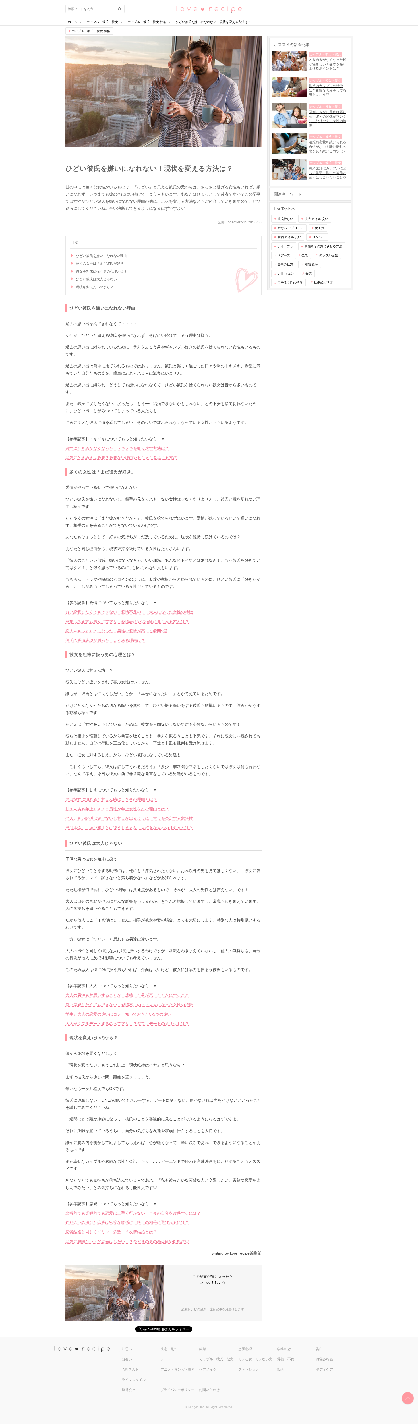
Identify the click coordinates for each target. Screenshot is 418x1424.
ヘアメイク (207, 1369)
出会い (127, 1359)
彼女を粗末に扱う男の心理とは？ (101, 271)
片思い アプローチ (290, 228)
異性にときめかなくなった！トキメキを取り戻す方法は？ (117, 448)
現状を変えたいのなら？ (94, 287)
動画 (280, 1369)
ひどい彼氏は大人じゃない (96, 279)
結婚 (202, 1349)
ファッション (248, 1369)
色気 (304, 255)
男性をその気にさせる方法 (323, 246)
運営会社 (128, 1390)
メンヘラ (319, 237)
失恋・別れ (169, 1349)
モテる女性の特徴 (290, 282)
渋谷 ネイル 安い (316, 219)
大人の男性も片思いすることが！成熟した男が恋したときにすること (127, 995)
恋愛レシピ (209, 9)
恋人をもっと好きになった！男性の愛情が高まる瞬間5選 (116, 631)
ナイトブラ (285, 246)
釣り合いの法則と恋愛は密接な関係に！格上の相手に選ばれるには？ (127, 1222)
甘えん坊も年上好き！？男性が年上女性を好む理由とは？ (117, 809)
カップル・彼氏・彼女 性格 (91, 31)
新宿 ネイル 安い (289, 237)
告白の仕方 (285, 264)
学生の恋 (284, 1349)
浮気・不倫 (285, 1359)
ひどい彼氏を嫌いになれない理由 (101, 256)
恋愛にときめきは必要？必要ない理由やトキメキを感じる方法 (121, 457)
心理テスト (130, 1369)
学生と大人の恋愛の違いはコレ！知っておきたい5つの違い (118, 1014)
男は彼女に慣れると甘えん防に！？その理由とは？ (111, 799)
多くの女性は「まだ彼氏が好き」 (101, 263)
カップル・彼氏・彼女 (216, 1359)
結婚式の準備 (323, 282)
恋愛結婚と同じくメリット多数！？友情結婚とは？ (111, 1232)
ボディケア (324, 1369)
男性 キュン (286, 273)
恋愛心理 (245, 1349)
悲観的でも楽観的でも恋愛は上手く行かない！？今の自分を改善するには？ (133, 1213)
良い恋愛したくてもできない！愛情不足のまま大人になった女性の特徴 (129, 612)
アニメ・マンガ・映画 (178, 1369)
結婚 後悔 (311, 264)
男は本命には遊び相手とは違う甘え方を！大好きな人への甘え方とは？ (129, 827)
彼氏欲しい (285, 219)
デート (166, 1359)
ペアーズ (284, 255)
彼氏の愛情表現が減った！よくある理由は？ (105, 640)
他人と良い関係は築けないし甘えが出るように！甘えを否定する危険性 (129, 818)
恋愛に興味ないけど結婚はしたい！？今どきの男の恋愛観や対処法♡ (127, 1241)
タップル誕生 (328, 255)
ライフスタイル (134, 1380)
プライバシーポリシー (177, 1390)
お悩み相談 (324, 1359)
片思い (127, 1349)
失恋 (308, 273)
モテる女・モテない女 (255, 1359)
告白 (319, 1349)
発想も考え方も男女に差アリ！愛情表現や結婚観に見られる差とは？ (127, 621)
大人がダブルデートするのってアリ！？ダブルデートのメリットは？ (127, 1023)
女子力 (319, 228)
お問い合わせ (209, 1390)
